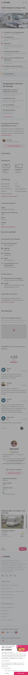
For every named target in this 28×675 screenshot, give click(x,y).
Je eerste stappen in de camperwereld (12, 591)
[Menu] (24, 2)
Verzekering (4, 613)
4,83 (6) (5, 10)
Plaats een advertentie (7, 607)
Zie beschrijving (6, 135)
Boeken (23, 549)
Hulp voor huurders (6, 597)
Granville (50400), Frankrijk (14, 10)
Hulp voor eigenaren (7, 620)
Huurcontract (5, 610)
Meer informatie (8, 116)
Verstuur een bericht (14, 146)
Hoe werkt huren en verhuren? (10, 585)
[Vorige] (3, 522)
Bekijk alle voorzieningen (9, 196)
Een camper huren (6, 588)
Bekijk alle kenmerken (8, 227)
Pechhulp (4, 617)
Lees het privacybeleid (6, 668)
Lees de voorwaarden (8, 302)
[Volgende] (22, 522)
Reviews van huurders (7, 594)
